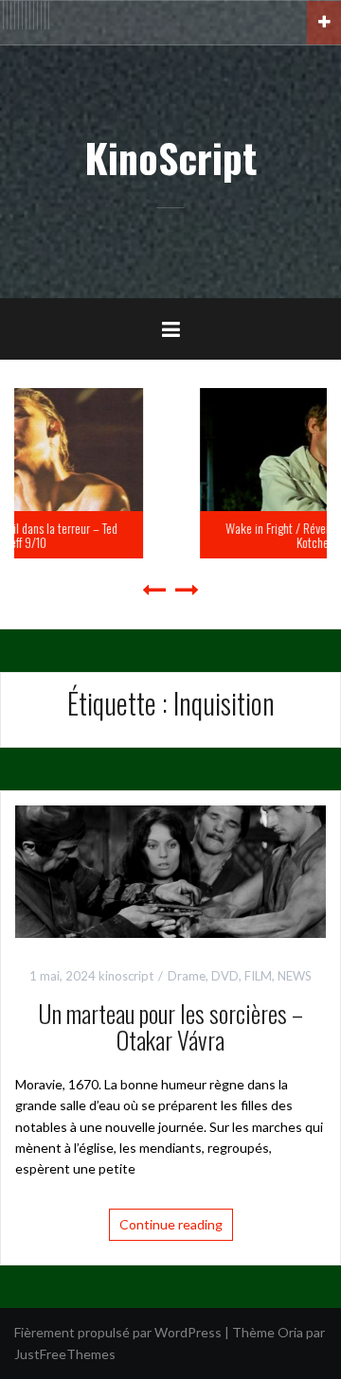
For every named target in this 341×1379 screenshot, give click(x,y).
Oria (290, 1332)
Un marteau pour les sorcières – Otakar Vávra (170, 1027)
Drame (187, 975)
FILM (258, 975)
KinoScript (170, 157)
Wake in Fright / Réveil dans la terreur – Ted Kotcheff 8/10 (205, 535)
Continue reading (171, 1224)
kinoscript (126, 975)
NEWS (295, 975)
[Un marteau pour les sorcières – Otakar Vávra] (170, 869)
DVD (225, 975)
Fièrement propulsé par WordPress (118, 1332)
